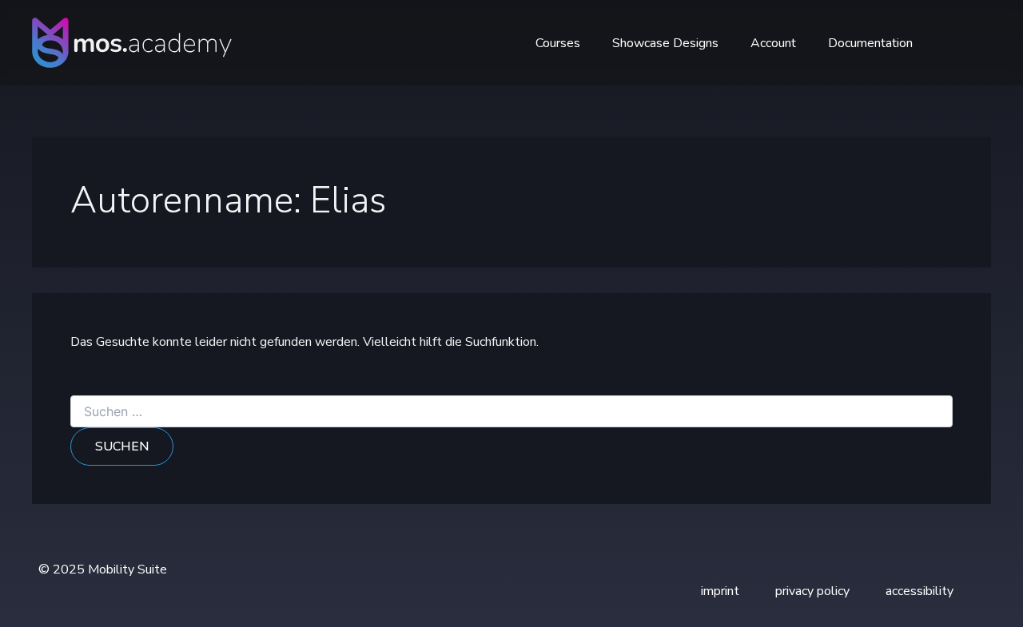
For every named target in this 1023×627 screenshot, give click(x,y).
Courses (557, 43)
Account (773, 43)
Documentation (870, 43)
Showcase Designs (665, 43)
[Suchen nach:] (511, 412)
